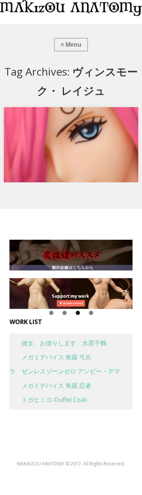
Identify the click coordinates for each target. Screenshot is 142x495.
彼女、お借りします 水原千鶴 (57, 343)
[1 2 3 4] (71, 293)
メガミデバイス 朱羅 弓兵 (50, 357)
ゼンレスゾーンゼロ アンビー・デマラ (64, 371)
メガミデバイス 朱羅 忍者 (50, 385)
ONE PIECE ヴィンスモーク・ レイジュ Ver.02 (70, 115)
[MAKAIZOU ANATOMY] (71, 8)
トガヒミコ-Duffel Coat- (49, 399)
